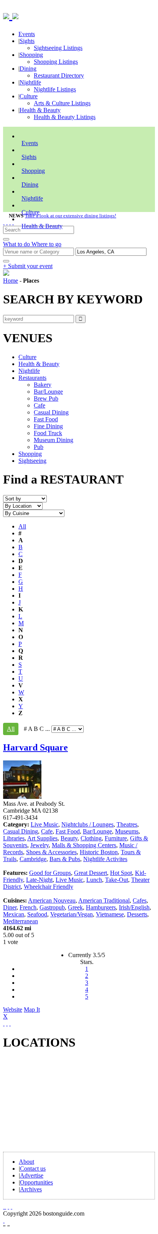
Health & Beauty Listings (64, 117)
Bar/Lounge (48, 391)
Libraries (14, 838)
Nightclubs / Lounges (87, 824)
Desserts (137, 914)
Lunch (94, 879)
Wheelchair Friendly (48, 886)
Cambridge (33, 859)
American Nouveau (52, 900)
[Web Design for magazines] (4, 1220)
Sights (27, 41)
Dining (28, 68)
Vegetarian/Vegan (71, 914)
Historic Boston (99, 852)
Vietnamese (110, 914)
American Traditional (104, 900)
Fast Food (46, 419)
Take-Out (116, 879)
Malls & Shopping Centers (84, 845)
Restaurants (32, 377)
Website (12, 1009)
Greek (75, 907)
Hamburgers (101, 907)
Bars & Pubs (64, 859)
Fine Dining (48, 426)
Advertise (31, 1175)
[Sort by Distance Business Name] (25, 498)
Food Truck (48, 433)
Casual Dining (51, 412)
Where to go (46, 244)
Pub (38, 447)
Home (10, 280)
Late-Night (39, 879)
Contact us (33, 1168)
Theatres (127, 824)
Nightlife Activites (105, 859)
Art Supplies (42, 838)
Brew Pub (46, 398)
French (28, 907)
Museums (126, 831)
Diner (9, 907)
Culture (29, 96)
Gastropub (52, 907)
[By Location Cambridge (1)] (23, 505)
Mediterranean (20, 921)
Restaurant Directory (59, 75)
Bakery (42, 384)
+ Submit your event (28, 266)
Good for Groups (50, 873)
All (22, 526)
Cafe (39, 405)
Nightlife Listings (55, 89)
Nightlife (30, 82)
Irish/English (134, 907)
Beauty (69, 838)
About (26, 1161)
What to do (17, 244)
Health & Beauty (40, 110)
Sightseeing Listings (58, 48)
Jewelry (39, 845)
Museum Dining (53, 440)
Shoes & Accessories (51, 852)
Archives (31, 1189)
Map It (21, 1013)
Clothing (91, 838)
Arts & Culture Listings (62, 103)
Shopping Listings (56, 61)
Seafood (37, 914)
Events (26, 34)
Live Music (44, 824)
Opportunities (36, 1182)
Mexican (13, 914)
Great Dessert (90, 873)
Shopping (31, 54)
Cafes (139, 900)
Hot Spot (121, 873)
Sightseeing (32, 460)
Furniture (116, 838)
